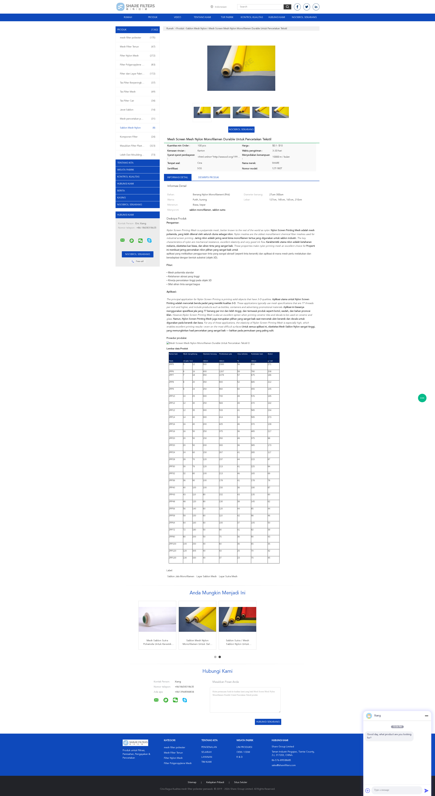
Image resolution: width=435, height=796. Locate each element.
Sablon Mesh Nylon (137, 128)
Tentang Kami (202, 17)
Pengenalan (209, 747)
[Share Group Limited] (122, 240)
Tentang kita (125, 163)
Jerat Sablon (137, 110)
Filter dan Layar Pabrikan (137, 74)
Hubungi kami (276, 17)
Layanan (206, 757)
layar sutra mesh (228, 576)
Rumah (128, 17)
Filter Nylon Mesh (137, 56)
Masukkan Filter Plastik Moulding (137, 146)
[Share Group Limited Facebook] (297, 6)
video (177, 17)
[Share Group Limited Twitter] (306, 6)
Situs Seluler (240, 782)
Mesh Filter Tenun (137, 47)
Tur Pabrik (227, 17)
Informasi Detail (177, 177)
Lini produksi (244, 747)
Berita (121, 191)
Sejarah (206, 752)
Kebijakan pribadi (215, 782)
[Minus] (426, 716)
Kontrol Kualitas (252, 17)
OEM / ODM (243, 752)
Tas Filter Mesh (137, 92)
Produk (152, 17)
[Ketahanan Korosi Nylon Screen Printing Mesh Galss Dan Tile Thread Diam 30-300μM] (157, 619)
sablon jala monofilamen (180, 576)
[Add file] (367, 790)
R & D (240, 757)
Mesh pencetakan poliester (137, 119)
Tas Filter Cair (137, 101)
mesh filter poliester (137, 38)
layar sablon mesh (207, 576)
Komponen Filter (137, 137)
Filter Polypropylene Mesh (137, 65)
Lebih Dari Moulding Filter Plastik (137, 155)
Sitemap (192, 782)
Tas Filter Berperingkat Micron (137, 83)
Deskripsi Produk (208, 177)
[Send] (426, 790)
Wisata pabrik (125, 170)
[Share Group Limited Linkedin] (316, 6)
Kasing (121, 198)
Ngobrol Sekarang (304, 17)
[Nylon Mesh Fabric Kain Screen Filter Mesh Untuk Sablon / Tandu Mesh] (237, 619)
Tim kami (206, 762)
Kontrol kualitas (128, 177)
